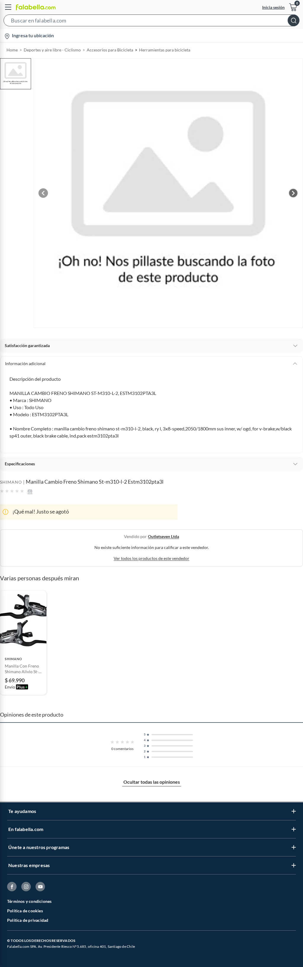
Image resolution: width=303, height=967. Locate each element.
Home (12, 49)
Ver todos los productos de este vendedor (151, 558)
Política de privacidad (27, 920)
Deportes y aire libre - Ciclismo (52, 49)
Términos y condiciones (29, 901)
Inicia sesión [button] (273, 7)
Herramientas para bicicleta (164, 49)
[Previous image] (43, 193)
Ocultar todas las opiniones (151, 782)
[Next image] (293, 193)
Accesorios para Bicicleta (110, 49)
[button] (151, 21)
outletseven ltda (163, 536)
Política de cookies (25, 910)
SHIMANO (11, 482)
